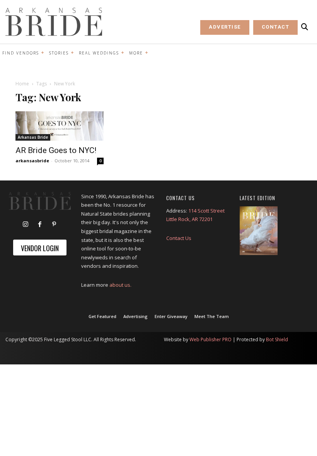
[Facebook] (40, 224)
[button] (305, 27)
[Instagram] (25, 224)
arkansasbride (32, 160)
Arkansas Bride (33, 137)
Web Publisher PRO (210, 339)
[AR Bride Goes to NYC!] (59, 126)
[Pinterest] (54, 224)
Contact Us (178, 238)
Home (22, 83)
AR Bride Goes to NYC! (55, 150)
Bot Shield (277, 339)
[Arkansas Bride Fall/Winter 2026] (259, 230)
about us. (120, 284)
